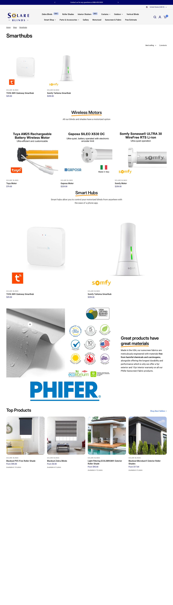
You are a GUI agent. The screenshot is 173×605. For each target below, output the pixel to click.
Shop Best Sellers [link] (157, 411)
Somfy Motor (121, 183)
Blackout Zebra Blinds (57, 461)
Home (8, 27)
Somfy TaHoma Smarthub (59, 93)
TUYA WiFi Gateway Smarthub (20, 93)
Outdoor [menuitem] (117, 14)
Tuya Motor (11, 183)
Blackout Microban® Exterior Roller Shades (145, 462)
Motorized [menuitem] (96, 20)
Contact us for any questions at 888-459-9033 (86, 2)
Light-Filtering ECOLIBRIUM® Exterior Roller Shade (105, 462)
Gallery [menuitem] (86, 20)
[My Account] (159, 17)
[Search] (154, 17)
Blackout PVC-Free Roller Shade (20, 461)
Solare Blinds (12, 90)
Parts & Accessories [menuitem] (68, 20)
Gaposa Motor (67, 183)
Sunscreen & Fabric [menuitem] (113, 20)
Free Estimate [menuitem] (131, 20)
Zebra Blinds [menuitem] (47, 14)
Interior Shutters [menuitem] (84, 14)
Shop (15, 27)
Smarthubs (23, 27)
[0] (164, 17)
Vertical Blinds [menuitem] (133, 14)
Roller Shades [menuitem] (68, 14)
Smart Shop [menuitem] (49, 20)
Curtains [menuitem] (104, 14)
